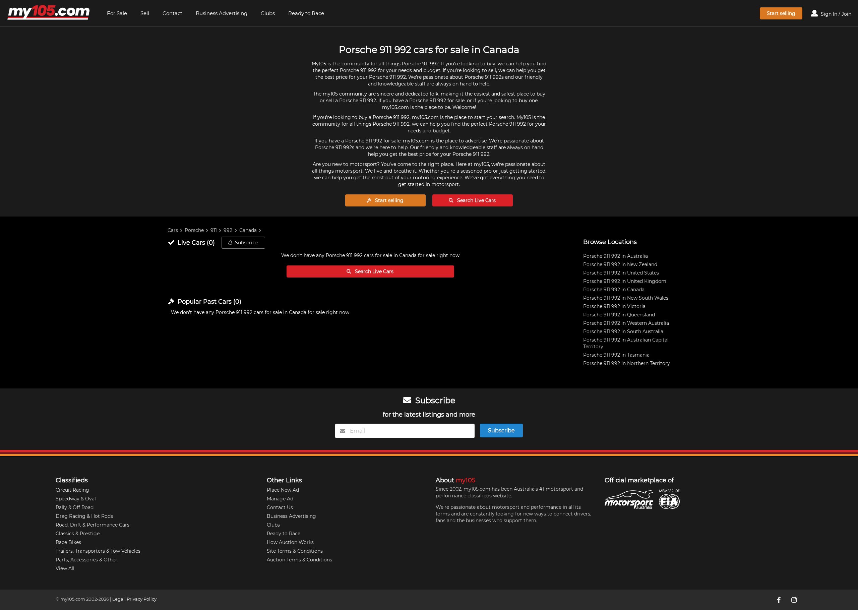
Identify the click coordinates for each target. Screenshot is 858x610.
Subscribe (246, 243)
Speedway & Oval (76, 499)
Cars (173, 230)
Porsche (194, 230)
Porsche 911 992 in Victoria (614, 306)
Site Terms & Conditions (295, 551)
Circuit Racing (72, 490)
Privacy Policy (142, 599)
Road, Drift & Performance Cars (92, 525)
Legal (118, 599)
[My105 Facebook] (779, 599)
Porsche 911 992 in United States (621, 273)
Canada (248, 230)
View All (65, 568)
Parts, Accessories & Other (86, 560)
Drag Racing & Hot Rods (84, 516)
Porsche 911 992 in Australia (615, 256)
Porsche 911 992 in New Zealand (620, 264)
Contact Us (280, 507)
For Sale (117, 13)
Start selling (781, 13)
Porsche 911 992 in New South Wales (625, 298)
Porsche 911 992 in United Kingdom (624, 281)
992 (228, 230)
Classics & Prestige (78, 534)
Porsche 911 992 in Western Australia (626, 323)
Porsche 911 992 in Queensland (619, 315)
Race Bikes (68, 542)
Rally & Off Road (75, 507)
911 (213, 230)
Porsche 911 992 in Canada (614, 290)
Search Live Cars (476, 200)
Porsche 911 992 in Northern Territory (626, 363)
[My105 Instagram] (794, 599)
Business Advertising (221, 13)
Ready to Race (306, 13)
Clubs (268, 13)
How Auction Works (290, 542)
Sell (144, 13)
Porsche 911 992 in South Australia (623, 331)
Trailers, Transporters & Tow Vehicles (98, 551)
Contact (172, 13)
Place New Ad (283, 490)
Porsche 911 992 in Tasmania (616, 355)
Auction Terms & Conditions (299, 560)
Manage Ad (280, 499)
